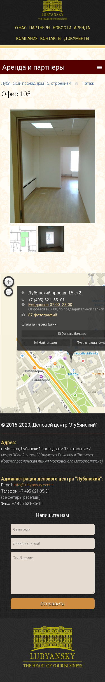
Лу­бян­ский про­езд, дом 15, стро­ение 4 (36, 83)
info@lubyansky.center (34, 485)
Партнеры (39, 28)
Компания (27, 38)
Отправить (52, 604)
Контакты (50, 38)
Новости (62, 28)
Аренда (82, 28)
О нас (21, 28)
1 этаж (88, 83)
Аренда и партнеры (33, 67)
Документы (76, 38)
